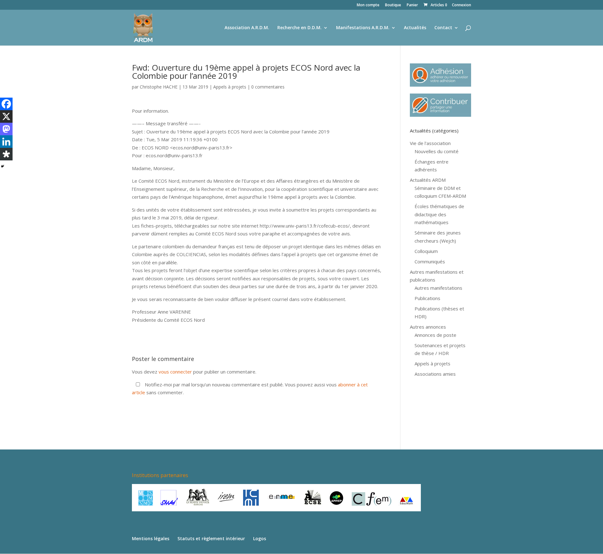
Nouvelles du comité (437, 151)
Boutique (393, 5)
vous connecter (175, 371)
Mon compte (368, 5)
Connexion (461, 5)
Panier (412, 5)
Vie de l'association (430, 143)
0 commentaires (268, 87)
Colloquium (426, 251)
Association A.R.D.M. (247, 27)
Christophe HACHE (158, 87)
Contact (443, 27)
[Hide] (2, 166)
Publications (427, 298)
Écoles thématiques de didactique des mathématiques (439, 214)
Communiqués (430, 261)
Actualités (415, 27)
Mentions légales (150, 538)
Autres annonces (428, 327)
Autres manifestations (438, 288)
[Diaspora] (6, 154)
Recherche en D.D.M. (299, 27)
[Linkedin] (6, 141)
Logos (259, 538)
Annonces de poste (435, 335)
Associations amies (435, 374)
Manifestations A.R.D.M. (362, 27)
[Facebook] (6, 104)
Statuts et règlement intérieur (211, 538)
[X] (6, 116)
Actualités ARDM (428, 180)
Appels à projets (229, 87)
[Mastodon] (6, 129)
